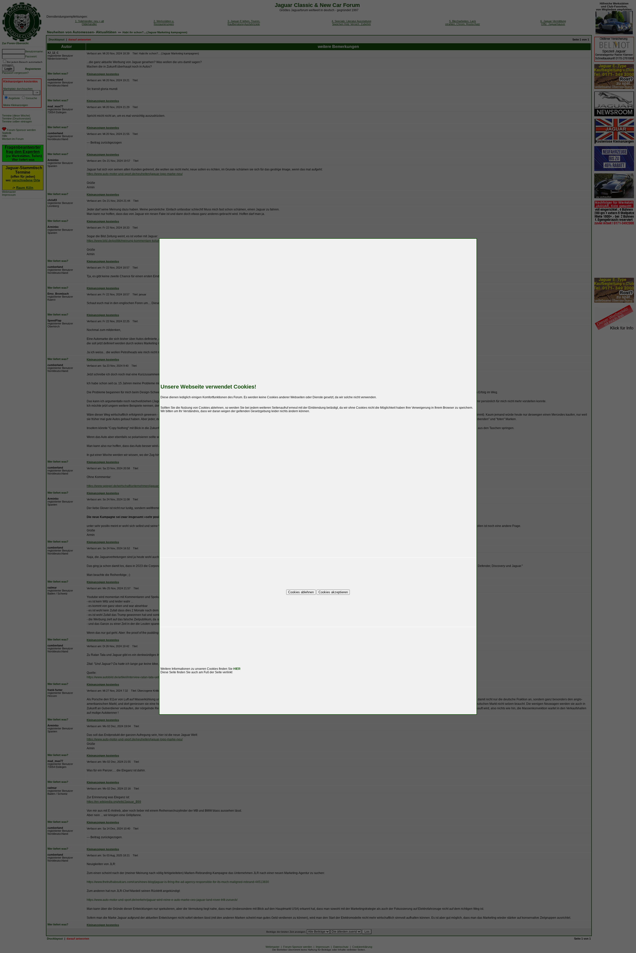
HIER (236, 669)
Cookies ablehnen (301, 592)
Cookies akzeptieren (333, 592)
